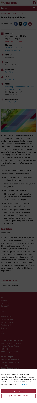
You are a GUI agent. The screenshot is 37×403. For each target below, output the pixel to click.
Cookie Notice (24, 384)
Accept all (18, 391)
